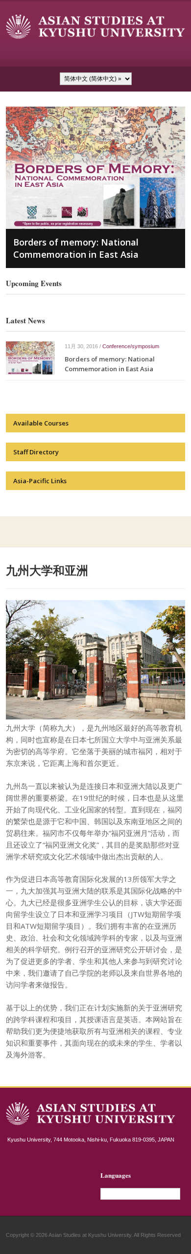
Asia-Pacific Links (40, 480)
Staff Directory (36, 452)
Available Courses (41, 423)
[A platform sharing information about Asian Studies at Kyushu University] (96, 26)
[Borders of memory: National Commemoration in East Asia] (30, 357)
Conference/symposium (130, 346)
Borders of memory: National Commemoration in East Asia (76, 248)
